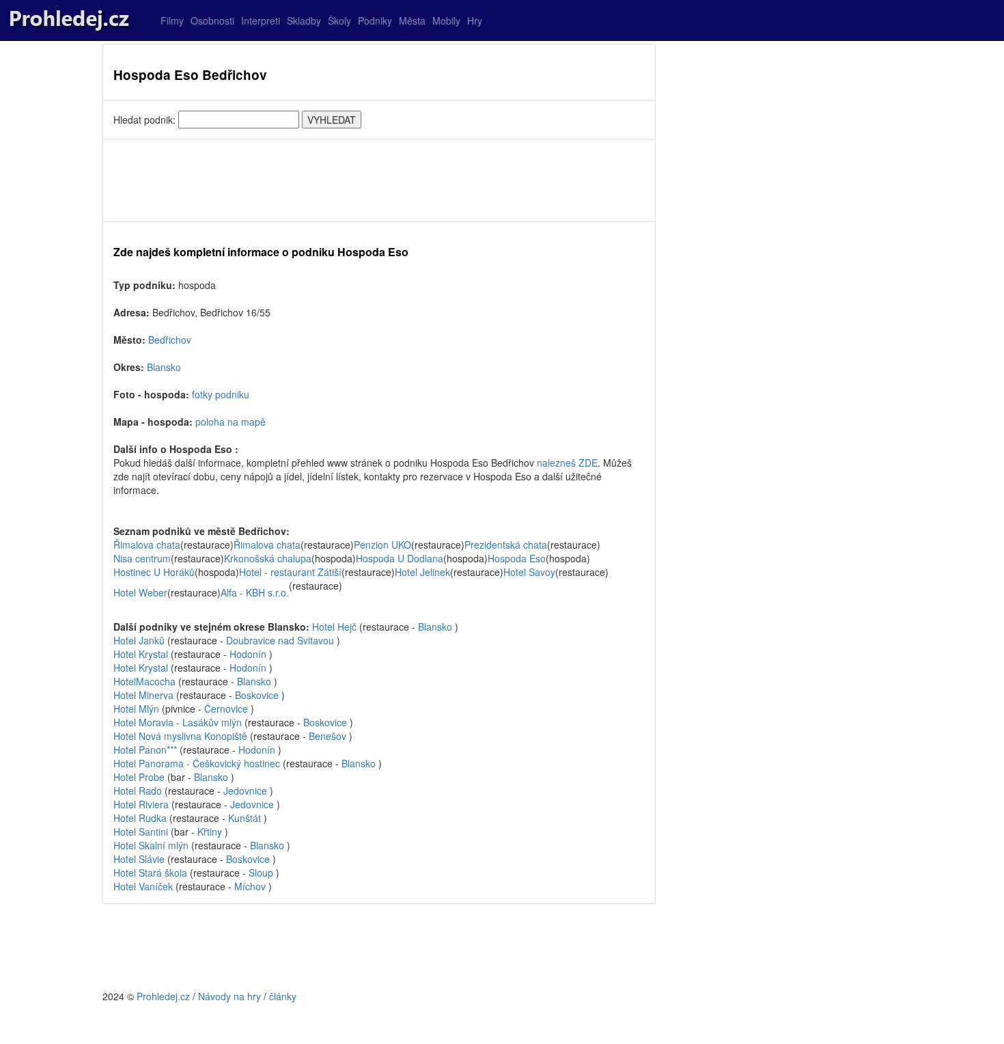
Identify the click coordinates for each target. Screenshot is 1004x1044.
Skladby (304, 20)
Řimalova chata (146, 544)
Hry (474, 20)
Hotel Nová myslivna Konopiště (180, 736)
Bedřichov (169, 339)
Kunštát (244, 818)
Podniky (375, 20)
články (282, 996)
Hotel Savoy (529, 572)
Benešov (327, 736)
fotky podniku (220, 394)
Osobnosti (212, 20)
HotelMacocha (144, 681)
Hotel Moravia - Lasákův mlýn (177, 722)
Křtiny (209, 831)
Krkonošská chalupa (267, 558)
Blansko (164, 367)
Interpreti (260, 20)
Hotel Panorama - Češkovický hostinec (196, 763)
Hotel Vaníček (143, 886)
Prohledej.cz (163, 996)
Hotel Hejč (334, 626)
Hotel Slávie (139, 859)
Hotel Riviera (141, 804)
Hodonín (247, 654)
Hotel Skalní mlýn (151, 845)
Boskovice (257, 695)
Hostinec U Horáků (154, 572)
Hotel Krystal (140, 654)
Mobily (446, 20)
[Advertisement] (379, 180)
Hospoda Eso (517, 558)
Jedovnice (245, 790)
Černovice (226, 708)
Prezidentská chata (505, 544)
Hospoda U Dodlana (399, 558)
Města (412, 20)
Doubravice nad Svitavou (280, 640)
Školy (339, 20)
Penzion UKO (382, 544)
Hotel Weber (140, 592)
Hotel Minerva (143, 695)
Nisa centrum (142, 558)
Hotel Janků (139, 640)
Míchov (250, 886)
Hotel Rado (137, 790)
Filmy (172, 20)
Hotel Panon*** (145, 749)
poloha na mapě (230, 421)
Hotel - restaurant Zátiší (290, 572)
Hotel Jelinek (422, 572)
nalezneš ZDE (567, 462)
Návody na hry (229, 996)
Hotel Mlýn (136, 708)
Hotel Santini (140, 831)
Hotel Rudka (140, 818)
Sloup (261, 872)
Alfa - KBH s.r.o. (255, 592)
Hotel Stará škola (150, 872)
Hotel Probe (139, 777)
